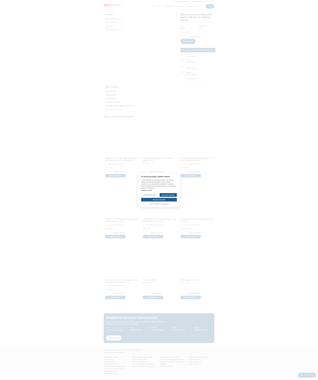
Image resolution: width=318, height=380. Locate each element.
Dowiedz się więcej (146, 190)
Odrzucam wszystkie (168, 195)
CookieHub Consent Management (161, 203)
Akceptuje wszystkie (159, 199)
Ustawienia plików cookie (150, 195)
